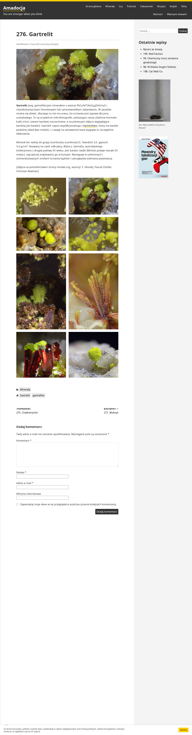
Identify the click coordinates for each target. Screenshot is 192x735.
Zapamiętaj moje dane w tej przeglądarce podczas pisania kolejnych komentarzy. (68, 504)
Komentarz (23, 440)
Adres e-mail (24, 483)
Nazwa (21, 472)
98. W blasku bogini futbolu (159, 67)
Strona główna (93, 6)
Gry (121, 6)
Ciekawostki (146, 6)
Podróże (131, 6)
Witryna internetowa (28, 493)
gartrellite (38, 395)
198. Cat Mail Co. (153, 71)
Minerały (110, 6)
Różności (158, 14)
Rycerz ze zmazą (152, 49)
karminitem (90, 125)
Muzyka (161, 6)
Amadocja (14, 8)
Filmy (184, 6)
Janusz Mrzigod (51, 44)
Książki (173, 6)
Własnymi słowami (177, 14)
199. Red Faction (153, 53)
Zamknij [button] (183, 730)
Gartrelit (25, 395)
